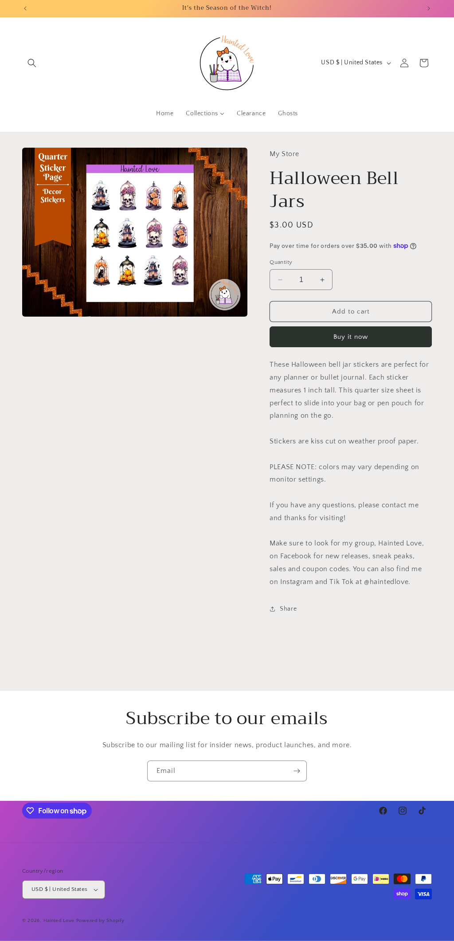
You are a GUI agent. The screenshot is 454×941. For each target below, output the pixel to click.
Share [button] (288, 608)
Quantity (281, 262)
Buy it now (350, 337)
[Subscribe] (296, 771)
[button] (32, 63)
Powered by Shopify (100, 920)
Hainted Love (58, 920)
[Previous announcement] (25, 8)
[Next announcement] (428, 8)
